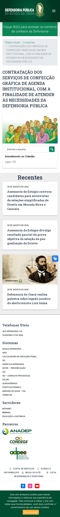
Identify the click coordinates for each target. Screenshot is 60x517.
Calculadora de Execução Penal (19, 356)
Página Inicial (12, 42)
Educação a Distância (13, 416)
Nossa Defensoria (11, 349)
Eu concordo (30, 512)
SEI (3, 372)
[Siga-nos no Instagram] (30, 487)
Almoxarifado (9, 383)
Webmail (6, 412)
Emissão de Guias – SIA (14, 391)
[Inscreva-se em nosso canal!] (37, 487)
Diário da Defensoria (13, 364)
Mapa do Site (32, 472)
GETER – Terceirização (14, 368)
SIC (3, 360)
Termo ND (7, 395)
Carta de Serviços (23, 468)
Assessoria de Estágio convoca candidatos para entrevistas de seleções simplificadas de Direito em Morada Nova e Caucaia (29, 200)
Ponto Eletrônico (11, 387)
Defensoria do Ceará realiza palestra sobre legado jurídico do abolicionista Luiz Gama (29, 298)
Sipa (4, 353)
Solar (5, 380)
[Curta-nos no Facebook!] (23, 487)
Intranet (7, 409)
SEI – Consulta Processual (16, 376)
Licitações (29, 42)
